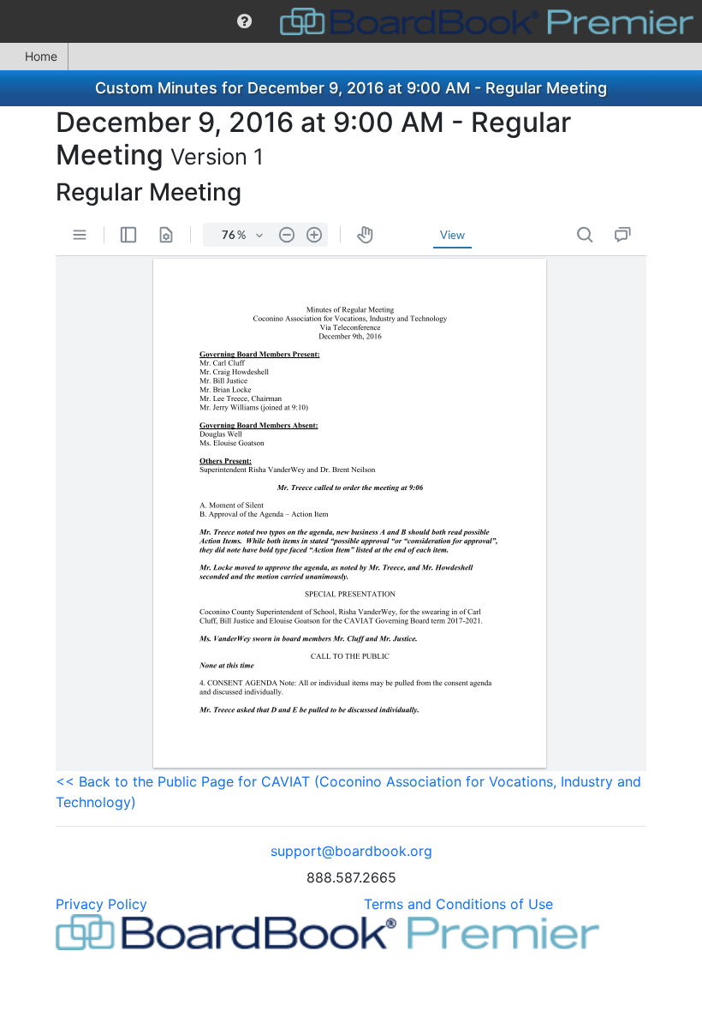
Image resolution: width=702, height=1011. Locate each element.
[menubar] (351, 21)
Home (41, 56)
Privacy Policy (101, 903)
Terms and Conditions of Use (458, 903)
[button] (244, 21)
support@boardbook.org (351, 850)
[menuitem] (244, 21)
